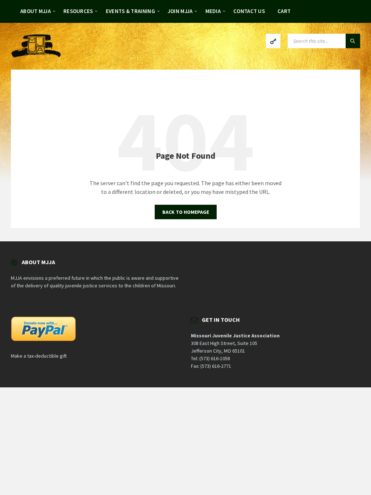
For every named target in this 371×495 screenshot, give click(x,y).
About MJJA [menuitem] (35, 11)
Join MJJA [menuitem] (180, 11)
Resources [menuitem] (78, 11)
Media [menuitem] (213, 11)
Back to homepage (185, 212)
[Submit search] (353, 41)
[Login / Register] (273, 41)
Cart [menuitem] (284, 11)
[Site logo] (36, 55)
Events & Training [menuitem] (130, 11)
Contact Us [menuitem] (249, 11)
